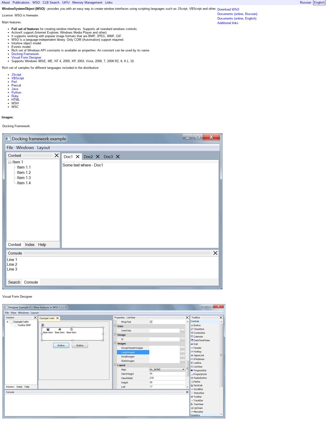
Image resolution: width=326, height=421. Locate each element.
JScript (16, 74)
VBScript (17, 78)
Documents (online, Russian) (237, 14)
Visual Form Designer (26, 57)
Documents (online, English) (236, 18)
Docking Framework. (25, 54)
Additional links (227, 23)
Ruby (15, 96)
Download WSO (228, 9)
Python (16, 92)
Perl (14, 82)
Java (14, 89)
